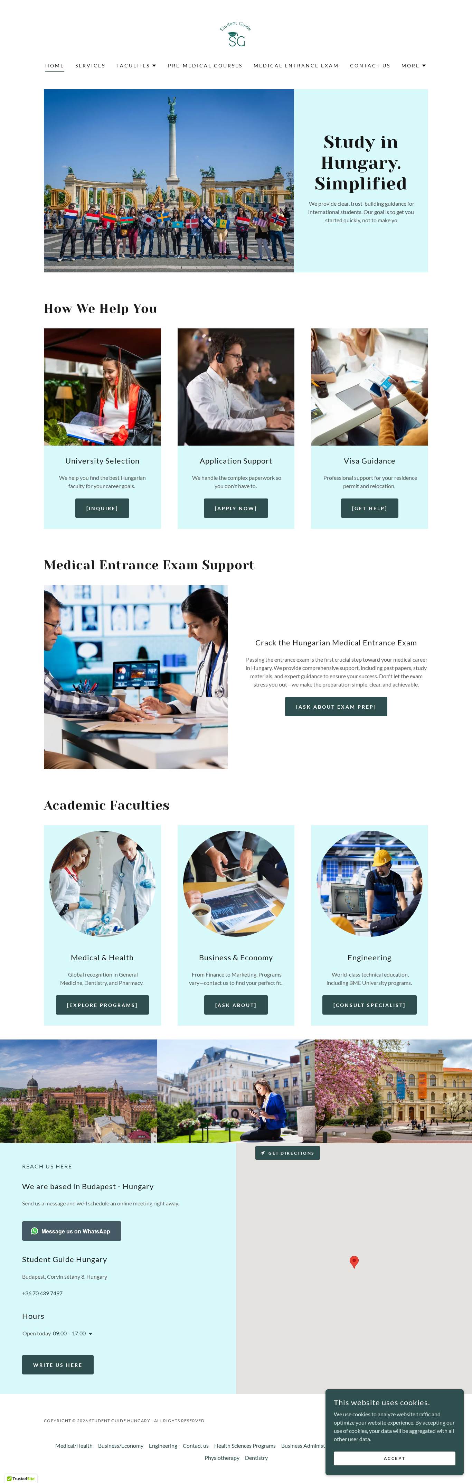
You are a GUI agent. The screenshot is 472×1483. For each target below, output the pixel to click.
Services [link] (90, 65)
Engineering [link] (163, 1445)
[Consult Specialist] (369, 1005)
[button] (136, 66)
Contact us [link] (370, 65)
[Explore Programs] (102, 1005)
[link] (236, 35)
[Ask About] (236, 1005)
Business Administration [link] (310, 1445)
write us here (58, 1365)
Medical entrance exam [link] (296, 65)
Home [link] (54, 65)
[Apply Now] (236, 508)
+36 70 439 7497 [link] (42, 1293)
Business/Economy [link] (120, 1445)
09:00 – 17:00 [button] (69, 1333)
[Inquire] (102, 508)
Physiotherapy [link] (222, 1457)
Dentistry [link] (256, 1457)
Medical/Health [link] (74, 1445)
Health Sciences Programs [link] (245, 1445)
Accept (394, 1458)
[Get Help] (369, 508)
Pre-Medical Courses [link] (205, 65)
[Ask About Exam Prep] (336, 707)
